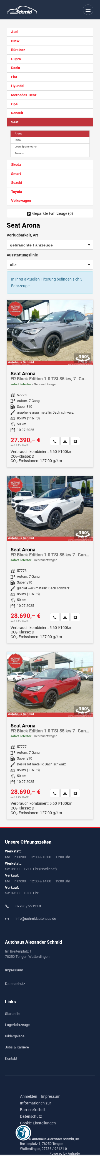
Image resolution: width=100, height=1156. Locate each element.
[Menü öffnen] (88, 9)
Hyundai (17, 86)
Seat (14, 122)
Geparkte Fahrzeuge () (52, 213)
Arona (18, 133)
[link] (54, 441)
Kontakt (11, 1058)
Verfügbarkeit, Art (22, 235)
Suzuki (16, 182)
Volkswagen (21, 200)
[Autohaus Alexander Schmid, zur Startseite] (22, 9)
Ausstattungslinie (22, 255)
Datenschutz (15, 984)
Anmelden (28, 1096)
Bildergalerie (14, 1036)
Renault (17, 113)
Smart (16, 174)
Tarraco (19, 153)
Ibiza (18, 139)
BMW (15, 41)
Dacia (15, 68)
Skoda (16, 164)
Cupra (16, 59)
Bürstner (18, 50)
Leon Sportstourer (26, 146)
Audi (14, 32)
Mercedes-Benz (24, 95)
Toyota (16, 192)
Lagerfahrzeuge (17, 1025)
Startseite (12, 1014)
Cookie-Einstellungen (38, 1123)
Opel (14, 104)
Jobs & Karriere (17, 1047)
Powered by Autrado (64, 1153)
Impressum (14, 970)
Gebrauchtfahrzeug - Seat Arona (50, 383)
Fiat (14, 77)
